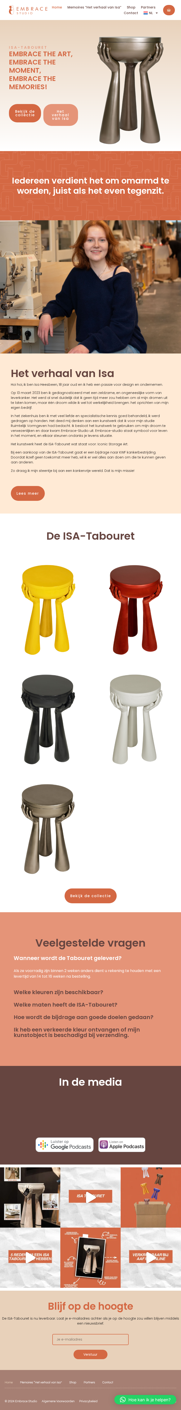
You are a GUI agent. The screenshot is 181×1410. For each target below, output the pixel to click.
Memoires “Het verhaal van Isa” (94, 7)
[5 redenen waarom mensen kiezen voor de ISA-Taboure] (30, 1258)
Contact (131, 13)
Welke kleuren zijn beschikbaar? (58, 992)
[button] (90, 958)
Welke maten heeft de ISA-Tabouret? (65, 1004)
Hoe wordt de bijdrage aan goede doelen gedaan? (83, 1017)
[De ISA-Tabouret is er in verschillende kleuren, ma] (90, 1197)
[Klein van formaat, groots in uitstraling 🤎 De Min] (151, 1197)
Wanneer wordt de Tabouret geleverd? (68, 958)
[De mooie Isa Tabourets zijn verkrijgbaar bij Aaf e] (151, 1258)
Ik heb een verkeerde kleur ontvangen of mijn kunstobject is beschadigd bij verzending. (77, 1032)
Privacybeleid (88, 1401)
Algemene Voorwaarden (58, 1401)
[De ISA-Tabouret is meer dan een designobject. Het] (90, 1258)
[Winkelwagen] (169, 10)
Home (57, 7)
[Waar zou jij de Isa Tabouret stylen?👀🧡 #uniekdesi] (30, 1197)
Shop (131, 7)
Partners (148, 7)
